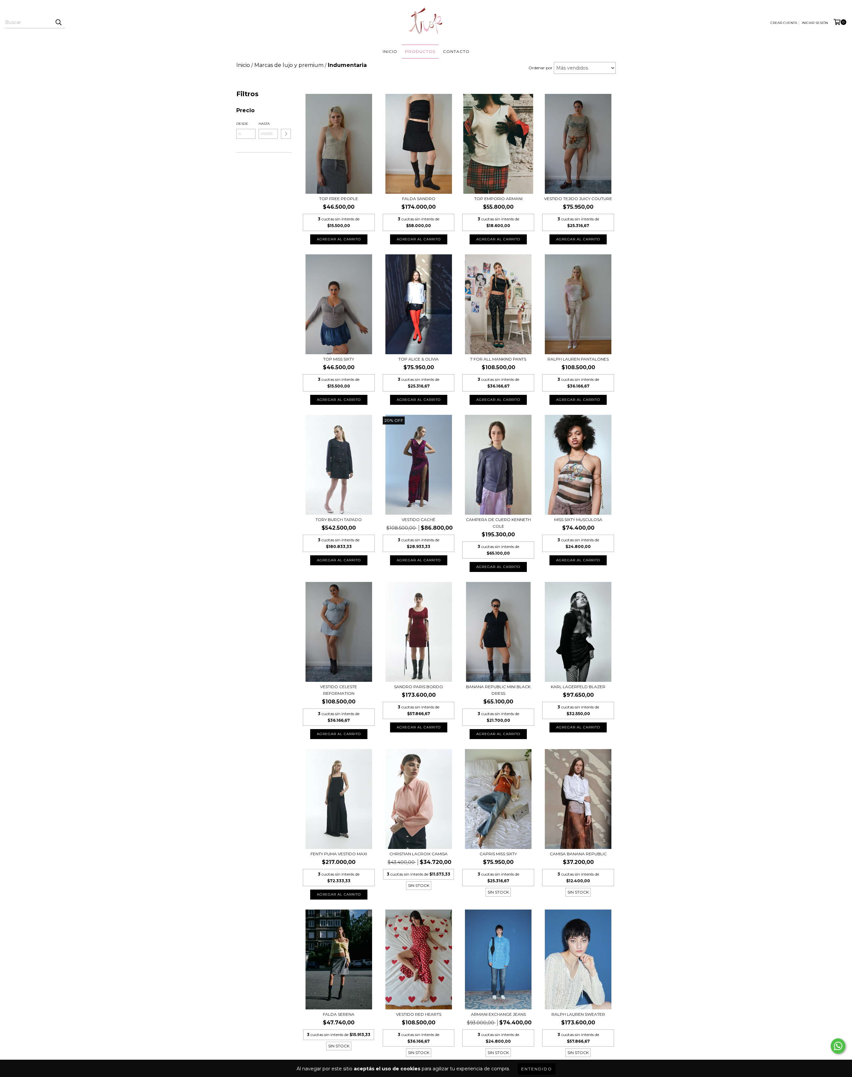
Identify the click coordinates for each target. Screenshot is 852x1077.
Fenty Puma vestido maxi (339, 853)
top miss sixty (338, 359)
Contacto (456, 51)
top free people (338, 198)
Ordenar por (540, 67)
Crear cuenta (783, 23)
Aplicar (286, 134)
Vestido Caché (418, 519)
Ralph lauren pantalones (578, 359)
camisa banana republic (578, 853)
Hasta (264, 124)
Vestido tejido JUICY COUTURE (578, 198)
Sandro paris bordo (418, 686)
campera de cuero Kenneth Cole (498, 523)
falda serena (338, 1014)
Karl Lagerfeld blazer (578, 686)
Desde (242, 124)
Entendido (536, 1068)
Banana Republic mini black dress (498, 690)
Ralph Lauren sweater (578, 1014)
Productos (420, 51)
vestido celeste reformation (338, 690)
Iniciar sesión (815, 23)
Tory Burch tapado (339, 519)
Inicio (390, 51)
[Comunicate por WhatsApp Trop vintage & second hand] (838, 1046)
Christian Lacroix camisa (418, 853)
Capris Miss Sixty (498, 853)
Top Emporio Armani (498, 198)
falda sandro (418, 198)
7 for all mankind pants (498, 359)
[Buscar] (58, 22)
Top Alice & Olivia (418, 359)
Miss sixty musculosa (578, 519)
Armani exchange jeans (498, 1014)
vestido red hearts (418, 1014)
